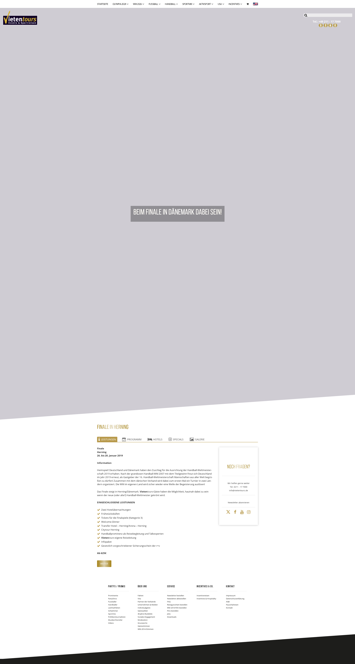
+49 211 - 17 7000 (330, 21)
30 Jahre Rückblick (145, 614)
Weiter (104, 563)
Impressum (230, 595)
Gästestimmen (144, 626)
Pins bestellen (172, 611)
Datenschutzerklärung (235, 598)
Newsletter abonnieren (238, 502)
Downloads (171, 617)
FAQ (169, 601)
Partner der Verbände (147, 601)
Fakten (140, 595)
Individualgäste (144, 607)
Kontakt (229, 607)
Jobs (169, 614)
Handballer (112, 604)
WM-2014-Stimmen (146, 629)
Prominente (113, 595)
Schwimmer (113, 611)
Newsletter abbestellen (176, 598)
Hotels (157, 439)
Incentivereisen (203, 595)
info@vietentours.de (238, 490)
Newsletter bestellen (175, 595)
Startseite (102, 4)
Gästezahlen (143, 611)
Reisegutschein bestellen (177, 604)
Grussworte (142, 623)
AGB (228, 601)
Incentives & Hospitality (206, 598)
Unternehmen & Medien (148, 604)
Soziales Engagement (146, 617)
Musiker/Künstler (115, 620)
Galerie (200, 439)
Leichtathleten (114, 607)
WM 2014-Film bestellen (177, 607)
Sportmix (112, 614)
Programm (134, 439)
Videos (111, 623)
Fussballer (112, 601)
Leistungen (108, 439)
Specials (178, 439)
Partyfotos (112, 598)
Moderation (143, 620)
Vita (139, 598)
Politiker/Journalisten (116, 617)
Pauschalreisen (232, 604)
